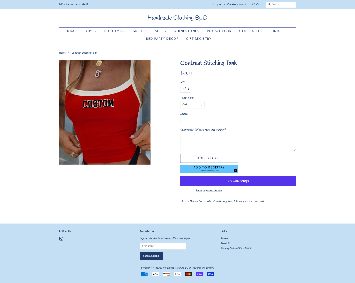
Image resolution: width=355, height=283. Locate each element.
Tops (89, 31)
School (184, 114)
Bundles (277, 31)
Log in (217, 4)
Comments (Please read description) (203, 129)
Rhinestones (187, 31)
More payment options (209, 190)
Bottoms (113, 31)
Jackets (140, 31)
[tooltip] (235, 170)
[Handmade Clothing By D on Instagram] (61, 240)
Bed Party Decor (162, 39)
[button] (209, 169)
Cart (259, 4)
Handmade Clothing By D (177, 18)
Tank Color (187, 98)
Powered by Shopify (203, 268)
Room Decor (219, 31)
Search (224, 239)
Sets (160, 31)
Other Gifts (250, 31)
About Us (226, 244)
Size (182, 82)
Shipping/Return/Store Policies (237, 248)
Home (71, 31)
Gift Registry (199, 39)
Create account (236, 4)
